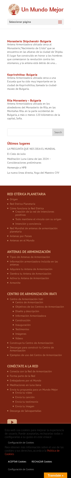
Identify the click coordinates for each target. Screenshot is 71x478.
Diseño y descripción (27, 311)
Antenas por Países (21, 236)
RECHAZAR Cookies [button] (42, 461)
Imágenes (20, 333)
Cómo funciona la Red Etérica (27, 208)
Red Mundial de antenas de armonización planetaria (34, 230)
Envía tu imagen (24, 406)
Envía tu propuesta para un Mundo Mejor (34, 389)
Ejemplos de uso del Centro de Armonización (36, 355)
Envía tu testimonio (26, 401)
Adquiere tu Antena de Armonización (31, 269)
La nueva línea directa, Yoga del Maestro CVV (33, 172)
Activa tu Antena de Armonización (29, 278)
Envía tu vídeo (23, 392)
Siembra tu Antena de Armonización (30, 273)
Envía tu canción (25, 397)
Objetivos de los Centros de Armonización (39, 306)
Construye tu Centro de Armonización (31, 343)
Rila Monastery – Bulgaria (24, 100)
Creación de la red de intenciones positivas (34, 213)
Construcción (22, 320)
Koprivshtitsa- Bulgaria (22, 74)
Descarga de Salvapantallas (25, 411)
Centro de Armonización (29, 302)
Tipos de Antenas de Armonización (30, 257)
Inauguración (23, 325)
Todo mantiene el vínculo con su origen (38, 219)
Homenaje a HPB (16, 167)
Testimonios (22, 329)
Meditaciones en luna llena (25, 385)
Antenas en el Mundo (22, 240)
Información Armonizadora (30, 315)
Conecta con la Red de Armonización (31, 371)
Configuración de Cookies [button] (21, 442)
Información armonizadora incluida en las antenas (34, 263)
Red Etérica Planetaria (22, 204)
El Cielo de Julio (16, 154)
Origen (14, 199)
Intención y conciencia (28, 223)
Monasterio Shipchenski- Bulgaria (29, 41)
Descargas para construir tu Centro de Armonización (32, 349)
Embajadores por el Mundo (25, 380)
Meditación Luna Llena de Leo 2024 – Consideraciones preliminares (29, 160)
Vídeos (19, 338)
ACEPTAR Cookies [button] (17, 461)
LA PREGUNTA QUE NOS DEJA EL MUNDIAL (31, 148)
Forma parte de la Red (22, 376)
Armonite (15, 282)
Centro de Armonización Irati (26, 299)
